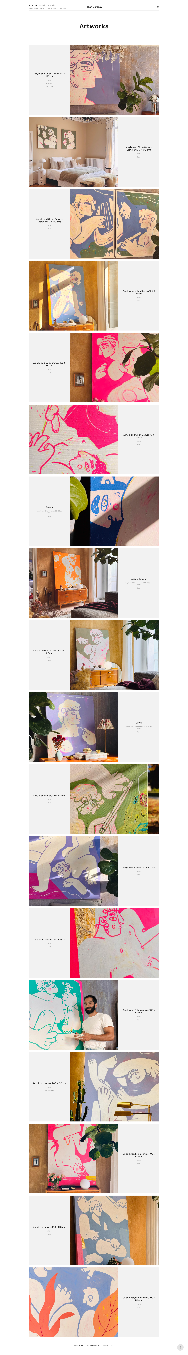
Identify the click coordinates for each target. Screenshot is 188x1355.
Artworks (33, 5)
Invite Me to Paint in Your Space (42, 8)
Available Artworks (47, 5)
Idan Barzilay (94, 6)
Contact (62, 8)
